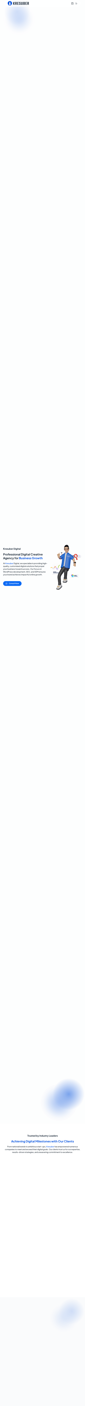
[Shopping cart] (72, 3)
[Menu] (76, 3)
